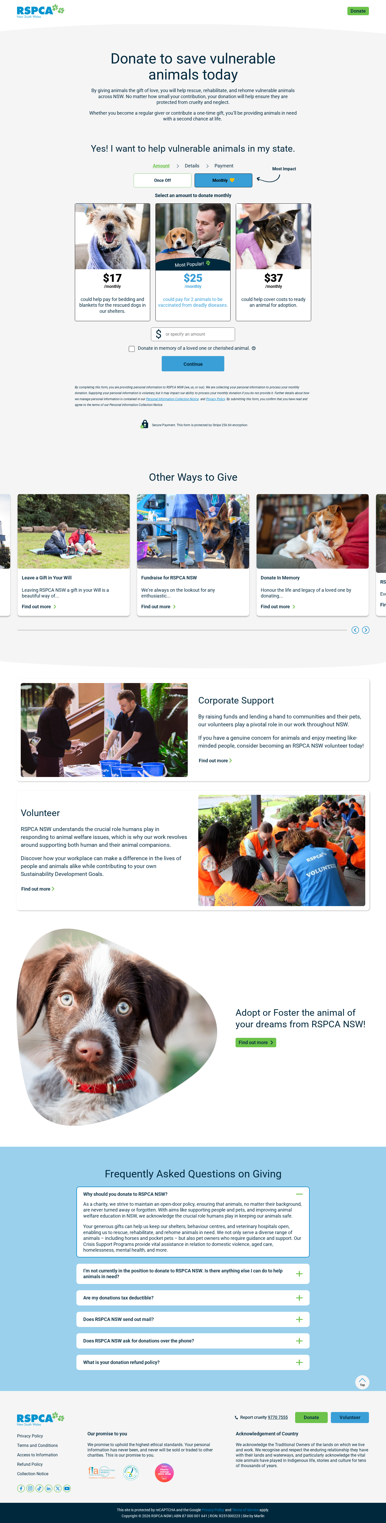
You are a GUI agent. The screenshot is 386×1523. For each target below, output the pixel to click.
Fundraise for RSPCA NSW (169, 577)
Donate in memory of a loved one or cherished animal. (194, 348)
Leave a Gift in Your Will (47, 577)
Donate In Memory (280, 577)
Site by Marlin (253, 1516)
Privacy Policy (213, 1510)
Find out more (36, 606)
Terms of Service (245, 1510)
